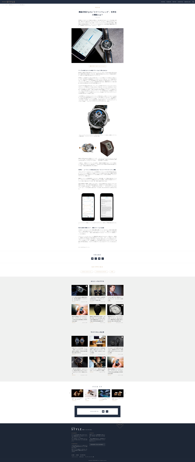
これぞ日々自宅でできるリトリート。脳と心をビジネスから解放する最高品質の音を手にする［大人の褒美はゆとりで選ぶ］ (79, 446)
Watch (174, 1)
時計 (112, 271)
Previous (70, 395)
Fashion (169, 1)
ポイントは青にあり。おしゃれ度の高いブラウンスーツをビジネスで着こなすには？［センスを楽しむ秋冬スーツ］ (79, 439)
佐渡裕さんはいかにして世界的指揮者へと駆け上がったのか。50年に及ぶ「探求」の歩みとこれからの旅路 (97, 436)
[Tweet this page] (96, 258)
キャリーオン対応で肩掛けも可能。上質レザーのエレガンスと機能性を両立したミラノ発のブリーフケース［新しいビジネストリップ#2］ (79, 436)
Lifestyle (180, 1)
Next (124, 395)
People (163, 1)
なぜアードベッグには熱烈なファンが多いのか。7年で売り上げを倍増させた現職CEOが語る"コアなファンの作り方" (79, 450)
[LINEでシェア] (99, 258)
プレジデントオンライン (89, 456)
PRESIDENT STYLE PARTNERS (97, 444)
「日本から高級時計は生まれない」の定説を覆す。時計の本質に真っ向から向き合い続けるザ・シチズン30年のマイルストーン (97, 439)
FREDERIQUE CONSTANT (101, 271)
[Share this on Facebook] (92, 258)
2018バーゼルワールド (86, 271)
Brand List (188, 1)
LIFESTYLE (74, 443)
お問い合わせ (81, 456)
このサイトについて (75, 456)
